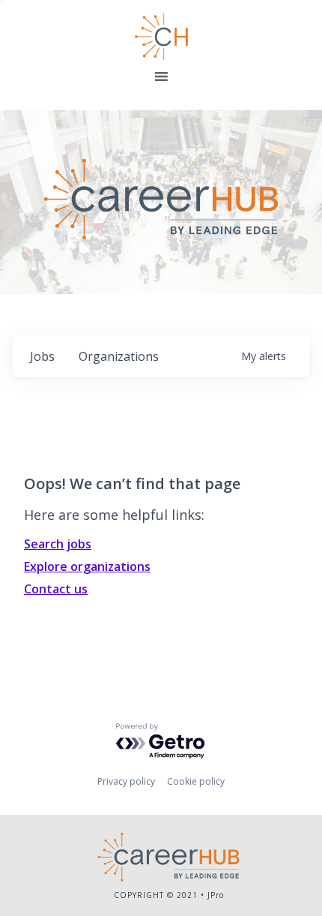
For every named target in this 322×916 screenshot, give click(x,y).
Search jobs (57, 544)
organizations (119, 356)
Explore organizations (87, 566)
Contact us (56, 589)
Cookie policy (196, 781)
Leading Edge (161, 37)
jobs (42, 356)
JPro (215, 895)
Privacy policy (126, 781)
